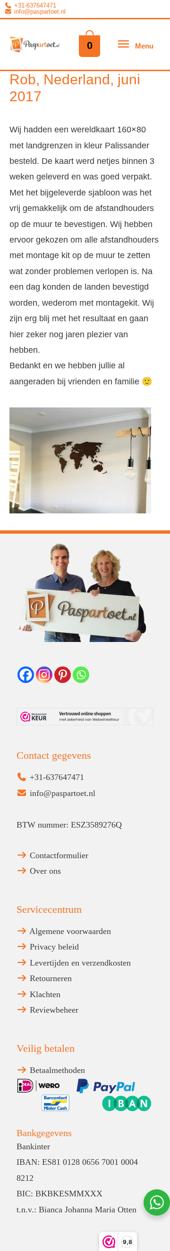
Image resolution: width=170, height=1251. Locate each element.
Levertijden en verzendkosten (79, 962)
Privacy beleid (53, 946)
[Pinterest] (62, 674)
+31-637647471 (34, 5)
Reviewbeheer (52, 1010)
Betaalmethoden (56, 1070)
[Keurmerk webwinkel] (85, 716)
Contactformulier (57, 855)
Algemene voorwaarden (69, 931)
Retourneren (49, 978)
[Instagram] (44, 674)
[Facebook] (25, 674)
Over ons (44, 871)
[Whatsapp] (81, 674)
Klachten (43, 994)
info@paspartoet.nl (39, 11)
